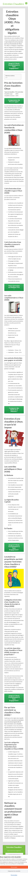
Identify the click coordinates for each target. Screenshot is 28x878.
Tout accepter (14, 867)
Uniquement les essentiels (14, 871)
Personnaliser (14, 875)
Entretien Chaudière (13, 3)
